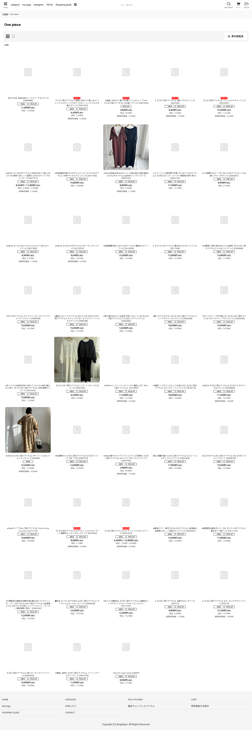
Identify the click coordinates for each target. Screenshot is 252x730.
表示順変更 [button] (237, 36)
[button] (5, 5)
